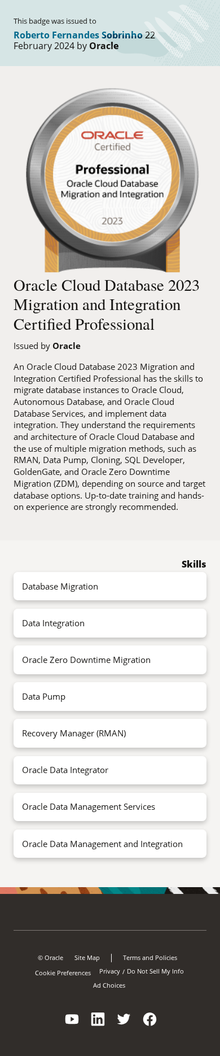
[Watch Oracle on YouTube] (72, 1026)
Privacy (109, 971)
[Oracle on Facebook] (150, 1026)
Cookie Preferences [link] (63, 972)
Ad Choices (109, 985)
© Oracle (50, 958)
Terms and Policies (150, 958)
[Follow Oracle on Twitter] (124, 1026)
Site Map (87, 958)
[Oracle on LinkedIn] (98, 1026)
